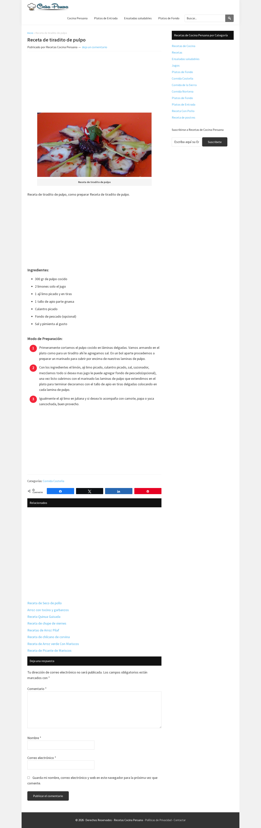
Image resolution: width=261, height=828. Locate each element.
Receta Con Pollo (183, 111)
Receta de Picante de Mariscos (49, 650)
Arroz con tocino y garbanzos (48, 610)
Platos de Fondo (182, 72)
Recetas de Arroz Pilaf (43, 630)
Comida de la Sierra (184, 85)
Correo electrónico (41, 758)
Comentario (37, 688)
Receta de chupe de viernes (46, 623)
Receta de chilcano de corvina (48, 637)
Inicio (30, 33)
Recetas (177, 52)
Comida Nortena (182, 91)
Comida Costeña (53, 481)
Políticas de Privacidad (158, 820)
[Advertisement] (94, 82)
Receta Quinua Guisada (43, 616)
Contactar (180, 820)
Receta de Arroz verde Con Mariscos (53, 644)
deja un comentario (94, 47)
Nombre (34, 738)
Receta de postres (183, 117)
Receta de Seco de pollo (44, 603)
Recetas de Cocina (183, 46)
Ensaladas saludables (185, 59)
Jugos (176, 65)
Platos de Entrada (183, 104)
